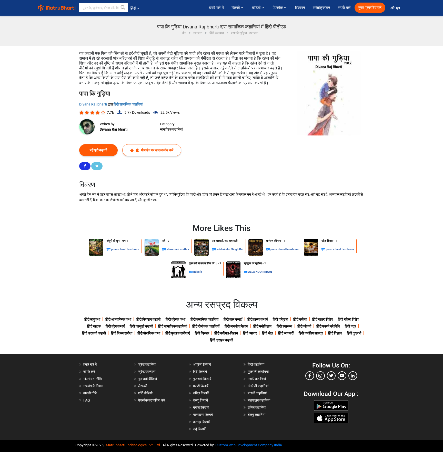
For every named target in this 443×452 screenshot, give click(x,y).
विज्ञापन (300, 7)
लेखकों (142, 386)
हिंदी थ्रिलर (202, 333)
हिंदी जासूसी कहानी (141, 326)
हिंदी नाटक (93, 326)
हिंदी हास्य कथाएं (257, 319)
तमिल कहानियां (257, 407)
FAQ (86, 400)
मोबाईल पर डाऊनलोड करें (156, 150)
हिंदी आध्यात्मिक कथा (118, 319)
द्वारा (109, 249)
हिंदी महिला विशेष (348, 319)
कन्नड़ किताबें (201, 422)
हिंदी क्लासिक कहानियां (204, 319)
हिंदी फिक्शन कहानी (148, 319)
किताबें (236, 7)
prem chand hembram (125, 249)
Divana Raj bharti (93, 104)
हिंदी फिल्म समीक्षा (121, 333)
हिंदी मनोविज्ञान (262, 326)
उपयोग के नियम (93, 386)
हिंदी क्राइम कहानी (221, 340)
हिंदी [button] (133, 8)
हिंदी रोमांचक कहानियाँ (205, 326)
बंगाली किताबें (201, 407)
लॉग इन (395, 7)
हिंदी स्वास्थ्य (284, 326)
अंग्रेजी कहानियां (258, 386)
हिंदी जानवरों (286, 333)
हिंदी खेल (267, 333)
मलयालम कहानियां (259, 400)
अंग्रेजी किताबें (202, 364)
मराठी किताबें (200, 386)
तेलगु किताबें (200, 400)
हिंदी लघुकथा (92, 319)
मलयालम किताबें (203, 415)
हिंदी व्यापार (250, 333)
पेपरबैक (278, 7)
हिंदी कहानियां (256, 364)
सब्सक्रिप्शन (321, 7)
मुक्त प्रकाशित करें (369, 7)
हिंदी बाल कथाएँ (233, 319)
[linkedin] (352, 375)
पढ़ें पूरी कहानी (98, 150)
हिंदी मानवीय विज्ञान (236, 326)
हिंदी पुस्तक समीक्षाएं (177, 333)
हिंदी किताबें (200, 372)
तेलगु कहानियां (256, 415)
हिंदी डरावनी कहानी (94, 333)
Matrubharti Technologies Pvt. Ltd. (134, 445)
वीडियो (256, 7)
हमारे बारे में (216, 7)
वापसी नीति (90, 393)
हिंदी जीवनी (304, 326)
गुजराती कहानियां (258, 372)
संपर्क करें (344, 7)
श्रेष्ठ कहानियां (147, 364)
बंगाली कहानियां (257, 393)
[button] (123, 7)
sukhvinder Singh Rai (229, 249)
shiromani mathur (177, 249)
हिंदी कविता (300, 319)
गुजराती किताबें (202, 379)
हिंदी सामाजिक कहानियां (128, 104)
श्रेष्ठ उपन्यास (146, 372)
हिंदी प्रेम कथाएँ (115, 326)
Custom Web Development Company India (248, 445)
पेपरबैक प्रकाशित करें (151, 400)
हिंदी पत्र (350, 326)
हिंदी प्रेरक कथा (175, 319)
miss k (197, 272)
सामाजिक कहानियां (171, 129)
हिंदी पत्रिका (280, 319)
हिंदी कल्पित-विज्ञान (226, 333)
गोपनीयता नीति (92, 379)
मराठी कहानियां (257, 379)
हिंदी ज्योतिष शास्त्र (311, 333)
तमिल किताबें (201, 393)
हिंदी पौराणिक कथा (148, 333)
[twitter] (331, 375)
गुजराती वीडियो (147, 379)
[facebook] (309, 375)
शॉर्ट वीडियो (145, 393)
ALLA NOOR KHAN (260, 272)
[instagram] (320, 375)
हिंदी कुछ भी (354, 333)
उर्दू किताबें (199, 429)
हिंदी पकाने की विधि (328, 326)
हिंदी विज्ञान (335, 333)
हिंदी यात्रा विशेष (322, 319)
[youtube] (342, 375)
